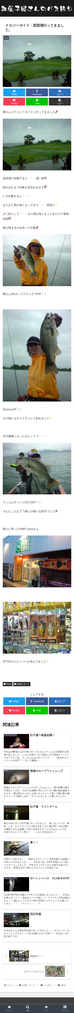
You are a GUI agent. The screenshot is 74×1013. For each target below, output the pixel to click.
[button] (67, 567)
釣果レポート (23, 684)
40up (9, 684)
